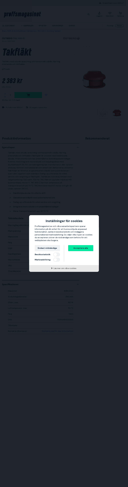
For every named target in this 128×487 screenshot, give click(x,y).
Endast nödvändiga (47, 248)
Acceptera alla (80, 248)
